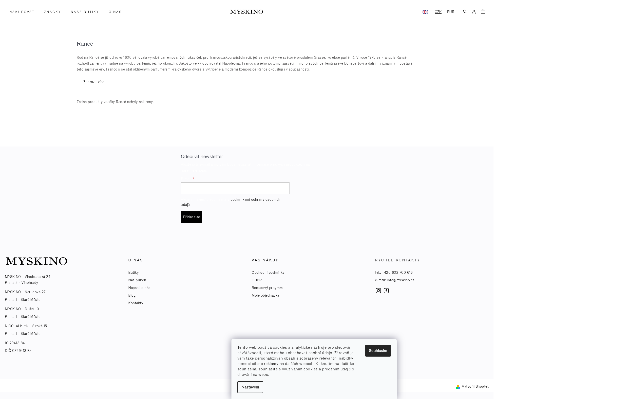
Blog (131, 295)
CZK (438, 12)
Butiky (133, 272)
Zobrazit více (93, 82)
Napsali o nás (139, 288)
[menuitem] (20, 12)
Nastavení (250, 387)
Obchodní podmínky (268, 272)
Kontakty (135, 303)
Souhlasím (378, 350)
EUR (451, 12)
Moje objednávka (265, 295)
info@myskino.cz (400, 280)
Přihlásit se (191, 217)
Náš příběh (137, 280)
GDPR (257, 280)
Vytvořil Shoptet (475, 386)
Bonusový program (267, 288)
